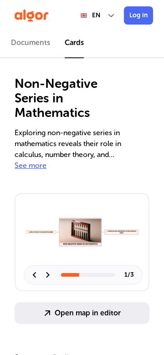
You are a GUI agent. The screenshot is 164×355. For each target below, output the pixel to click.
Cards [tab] (74, 42)
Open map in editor (88, 313)
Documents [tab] (30, 42)
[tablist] (82, 44)
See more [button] (30, 165)
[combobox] (98, 15)
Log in (138, 15)
